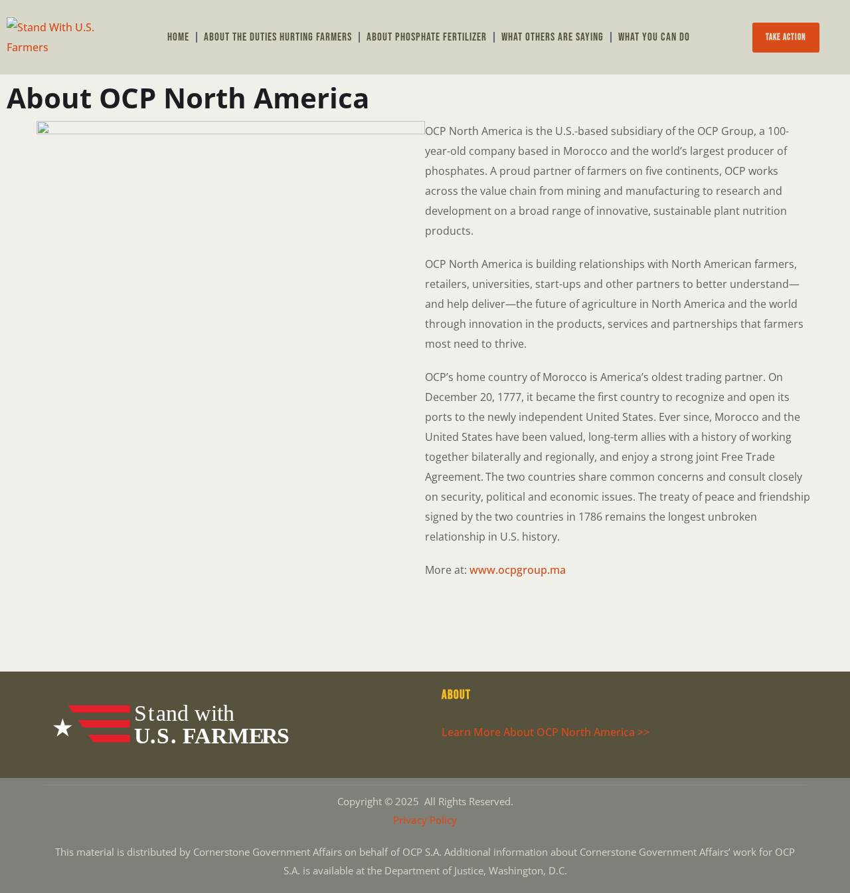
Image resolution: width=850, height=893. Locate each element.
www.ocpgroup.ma (517, 570)
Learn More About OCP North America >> (545, 732)
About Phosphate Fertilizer (427, 37)
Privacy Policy (425, 820)
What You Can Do (654, 37)
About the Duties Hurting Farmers (278, 37)
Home (178, 37)
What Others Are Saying (552, 37)
